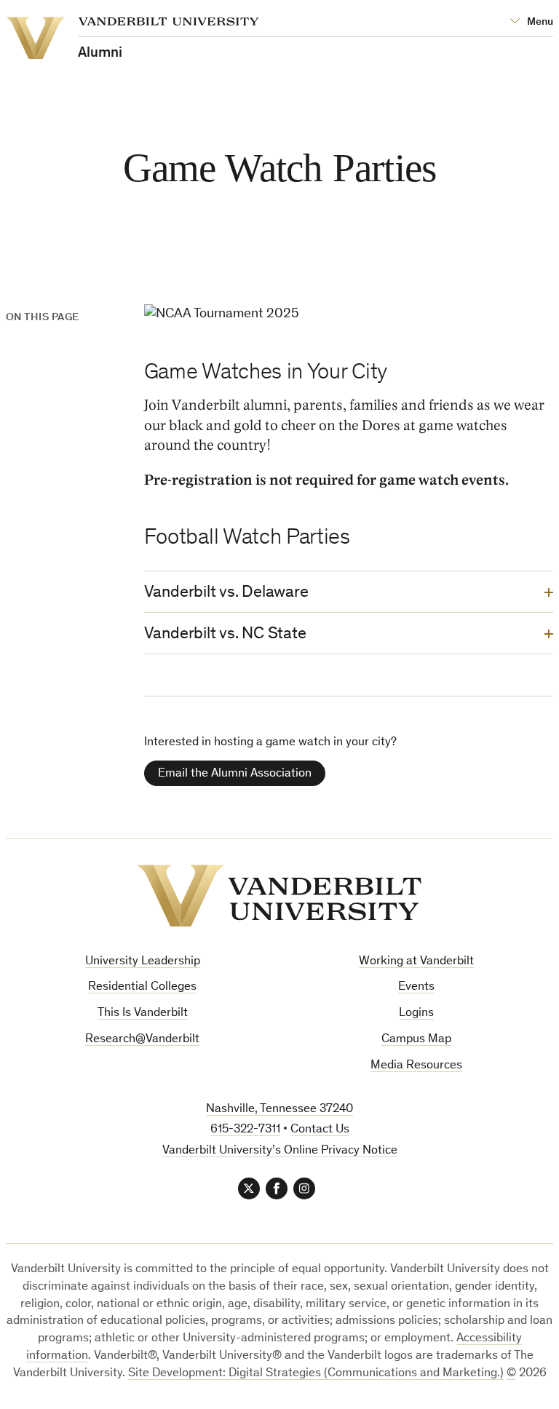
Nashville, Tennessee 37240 (279, 1109)
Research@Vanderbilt (142, 1039)
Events (416, 987)
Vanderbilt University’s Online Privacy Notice (279, 1151)
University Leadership (142, 962)
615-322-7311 (245, 1130)
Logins (416, 1013)
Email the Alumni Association (235, 774)
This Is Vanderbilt (143, 1013)
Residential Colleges (142, 987)
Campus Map (416, 1039)
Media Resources (416, 1066)
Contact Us (319, 1130)
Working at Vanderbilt (416, 962)
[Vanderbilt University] (279, 896)
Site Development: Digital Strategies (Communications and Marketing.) (316, 1374)
